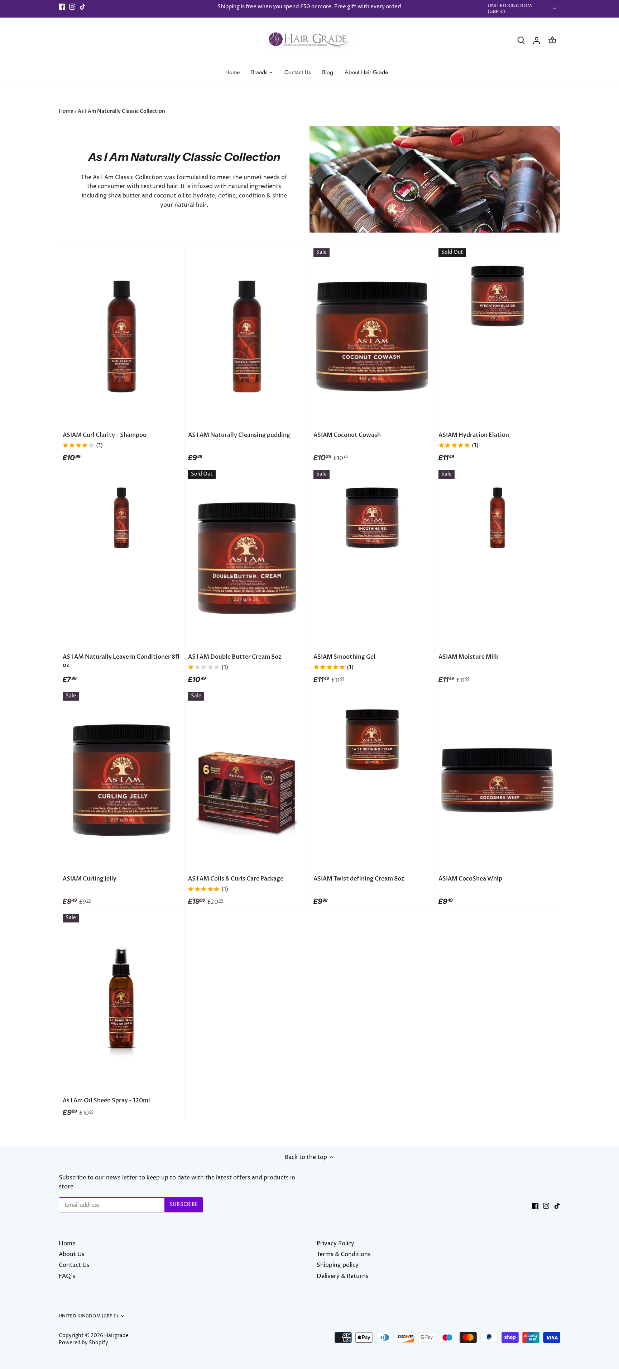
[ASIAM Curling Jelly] (122, 780)
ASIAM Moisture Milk (468, 657)
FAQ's (67, 1276)
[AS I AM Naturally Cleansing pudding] (247, 336)
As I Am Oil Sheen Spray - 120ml (106, 1101)
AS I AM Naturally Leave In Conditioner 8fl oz (121, 661)
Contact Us (74, 1265)
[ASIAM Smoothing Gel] (372, 518)
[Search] (521, 40)
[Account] (536, 40)
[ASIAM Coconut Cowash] (372, 336)
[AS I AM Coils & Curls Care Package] (247, 780)
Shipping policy (338, 1265)
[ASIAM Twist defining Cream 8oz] (372, 739)
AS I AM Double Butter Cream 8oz (234, 657)
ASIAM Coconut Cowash (347, 435)
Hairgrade (116, 1335)
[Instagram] (72, 7)
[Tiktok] (83, 7)
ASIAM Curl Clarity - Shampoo (105, 435)
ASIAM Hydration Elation (473, 435)
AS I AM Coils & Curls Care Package (235, 879)
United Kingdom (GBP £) (510, 9)
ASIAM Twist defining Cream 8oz (358, 879)
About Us (72, 1254)
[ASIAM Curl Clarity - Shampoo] (122, 336)
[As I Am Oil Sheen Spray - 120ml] (122, 1002)
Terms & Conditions (344, 1254)
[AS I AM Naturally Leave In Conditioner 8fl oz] (122, 518)
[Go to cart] (552, 40)
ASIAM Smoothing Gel (344, 657)
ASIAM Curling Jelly (89, 879)
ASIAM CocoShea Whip (470, 879)
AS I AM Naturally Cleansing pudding (239, 435)
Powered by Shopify (83, 1342)
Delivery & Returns (343, 1276)
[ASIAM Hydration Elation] (497, 296)
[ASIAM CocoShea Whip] (497, 780)
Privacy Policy (335, 1244)
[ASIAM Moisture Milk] (497, 518)
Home (67, 1244)
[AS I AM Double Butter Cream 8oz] (247, 558)
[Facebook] (62, 7)
